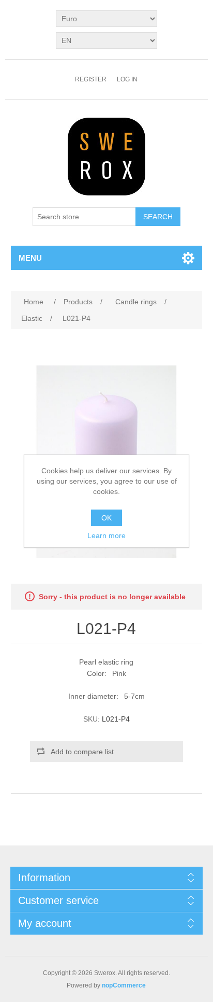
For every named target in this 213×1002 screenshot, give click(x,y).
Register (90, 79)
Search (158, 217)
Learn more (106, 535)
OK (106, 518)
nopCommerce (124, 985)
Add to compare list (82, 751)
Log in (127, 79)
